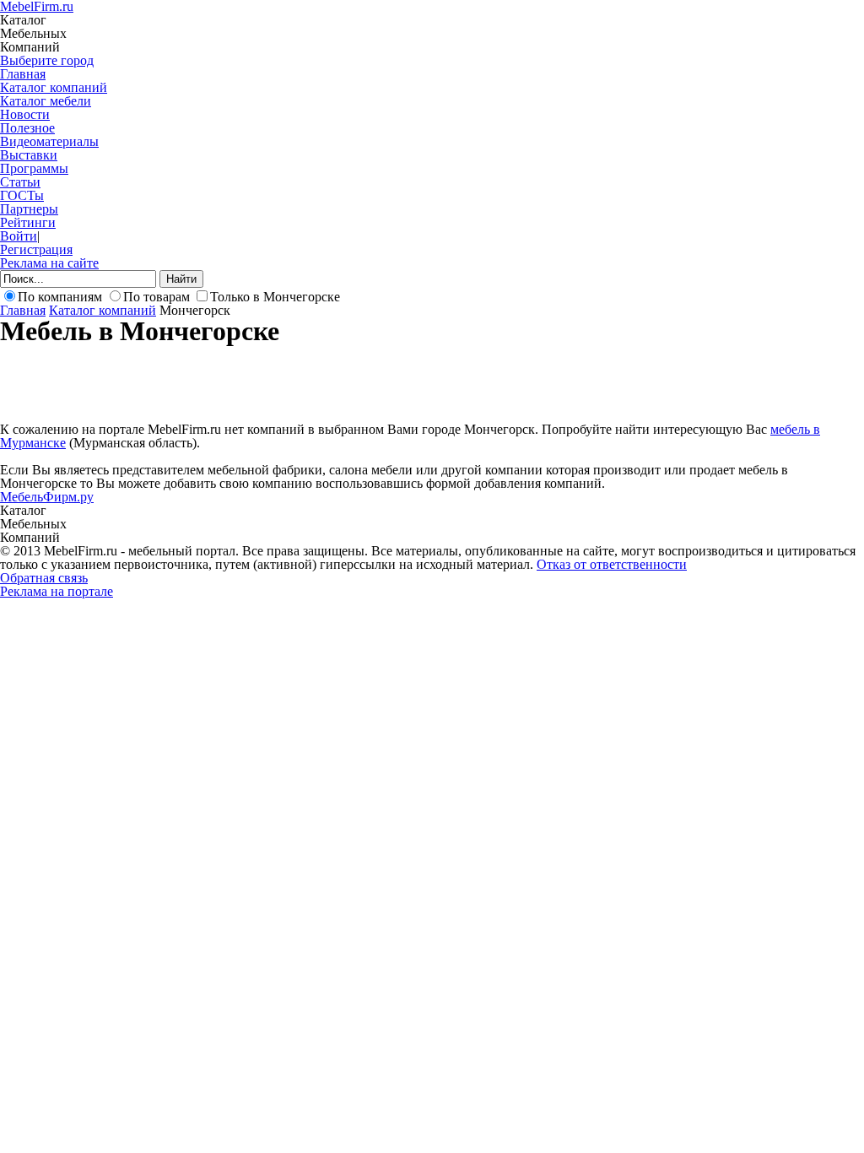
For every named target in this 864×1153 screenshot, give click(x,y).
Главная (23, 74)
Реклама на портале (56, 591)
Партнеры (29, 209)
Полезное (27, 128)
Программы (34, 168)
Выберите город (47, 60)
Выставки (28, 155)
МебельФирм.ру (47, 497)
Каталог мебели (45, 101)
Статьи (20, 182)
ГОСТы (22, 195)
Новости (25, 114)
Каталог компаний (53, 87)
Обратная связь (44, 578)
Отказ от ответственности (612, 564)
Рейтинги (28, 222)
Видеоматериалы (49, 141)
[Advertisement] (307, 382)
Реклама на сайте (49, 263)
